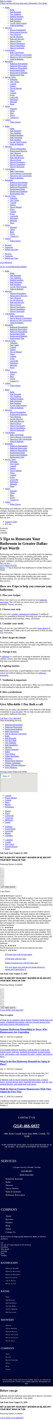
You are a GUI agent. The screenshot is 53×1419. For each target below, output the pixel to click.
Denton (13, 86)
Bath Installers (15, 21)
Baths (7, 7)
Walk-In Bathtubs (17, 25)
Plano (12, 104)
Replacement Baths (17, 70)
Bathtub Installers (16, 16)
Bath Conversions (17, 52)
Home (2, 568)
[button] (26, 528)
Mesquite (13, 102)
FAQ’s (12, 115)
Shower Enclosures (17, 43)
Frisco (12, 91)
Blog (12, 113)
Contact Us (14, 118)
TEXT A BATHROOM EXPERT (13, 267)
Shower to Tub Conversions (21, 57)
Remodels (9, 61)
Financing (9, 247)
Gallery (8, 120)
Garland (13, 93)
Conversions (10, 50)
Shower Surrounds (17, 48)
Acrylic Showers (16, 37)
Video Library (15, 122)
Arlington (13, 79)
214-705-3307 (17, 712)
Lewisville (14, 97)
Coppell (13, 84)
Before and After (11, 250)
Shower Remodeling (18, 30)
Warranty (13, 109)
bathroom (5, 656)
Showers (8, 28)
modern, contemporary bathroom (25, 614)
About (7, 106)
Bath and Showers (17, 39)
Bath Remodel (15, 12)
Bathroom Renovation (18, 66)
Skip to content (6, 1)
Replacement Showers (18, 32)
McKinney (14, 100)
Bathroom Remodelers (18, 68)
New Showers (15, 34)
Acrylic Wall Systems (18, 23)
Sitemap (22, 1175)
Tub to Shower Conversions (21, 55)
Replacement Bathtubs (18, 73)
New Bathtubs (15, 14)
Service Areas (10, 77)
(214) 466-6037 (6, 262)
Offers (12, 111)
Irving (12, 95)
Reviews (8, 245)
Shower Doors (15, 41)
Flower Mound (16, 88)
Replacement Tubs (17, 75)
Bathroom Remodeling (19, 64)
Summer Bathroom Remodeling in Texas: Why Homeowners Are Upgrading (23, 1030)
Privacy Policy (29, 1175)
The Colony (14, 82)
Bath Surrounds (16, 19)
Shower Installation (17, 46)
